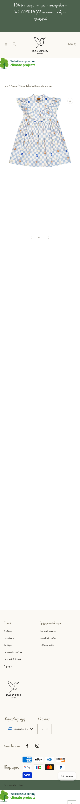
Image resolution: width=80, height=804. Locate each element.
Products (13, 86)
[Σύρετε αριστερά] (31, 238)
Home (6, 86)
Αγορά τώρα (40, 356)
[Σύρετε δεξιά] (48, 238)
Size (5, 284)
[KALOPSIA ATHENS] (40, 44)
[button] (6, 44)
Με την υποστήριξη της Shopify (14, 785)
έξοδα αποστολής (31, 271)
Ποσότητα (7, 319)
